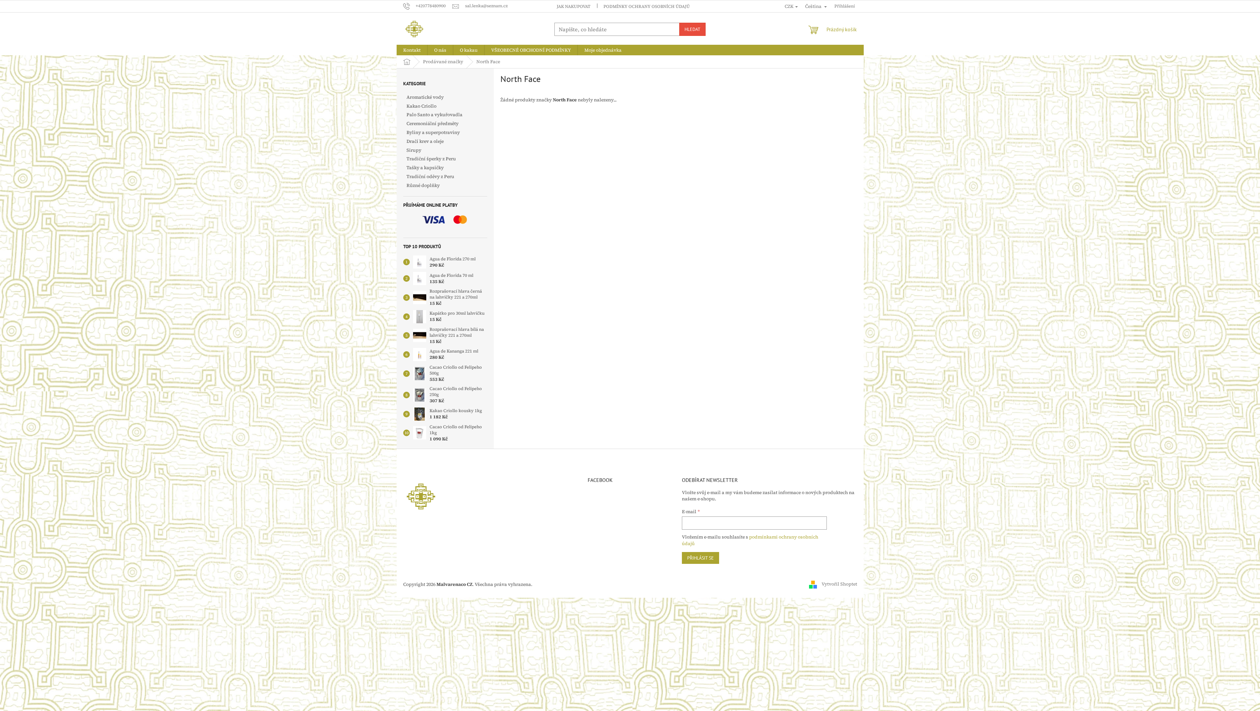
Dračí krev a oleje (425, 141)
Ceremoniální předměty (432, 123)
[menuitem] (412, 50)
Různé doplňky (423, 185)
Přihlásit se (700, 558)
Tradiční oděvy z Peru (430, 176)
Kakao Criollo (421, 106)
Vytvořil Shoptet (839, 584)
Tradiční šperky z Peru (431, 158)
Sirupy (413, 150)
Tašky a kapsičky (425, 167)
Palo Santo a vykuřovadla (434, 114)
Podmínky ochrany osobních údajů (646, 6)
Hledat (692, 29)
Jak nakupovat (573, 6)
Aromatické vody (425, 97)
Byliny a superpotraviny (433, 132)
